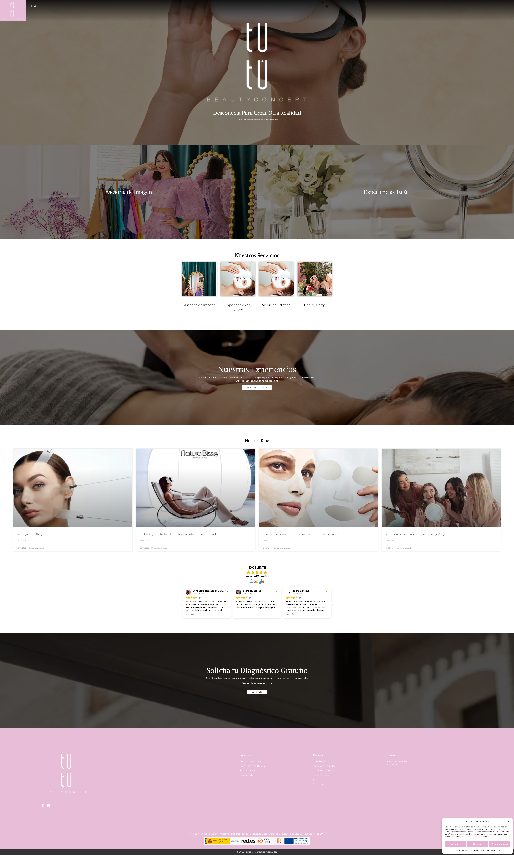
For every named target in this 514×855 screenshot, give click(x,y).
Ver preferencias (499, 844)
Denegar (477, 844)
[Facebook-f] (42, 805)
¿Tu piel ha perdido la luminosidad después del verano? (301, 534)
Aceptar (455, 844)
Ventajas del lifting (30, 534)
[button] (508, 821)
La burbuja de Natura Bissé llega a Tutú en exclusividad (178, 534)
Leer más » (22, 541)
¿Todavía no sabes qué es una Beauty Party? (416, 534)
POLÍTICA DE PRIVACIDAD (480, 850)
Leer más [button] (190, 614)
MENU (32, 5)
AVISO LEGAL (496, 850)
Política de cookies (461, 850)
